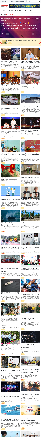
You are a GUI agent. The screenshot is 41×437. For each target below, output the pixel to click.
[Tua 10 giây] (11, 34)
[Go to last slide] (1, 41)
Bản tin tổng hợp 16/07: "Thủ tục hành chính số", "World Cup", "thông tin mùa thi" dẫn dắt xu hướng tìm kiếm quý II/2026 (10, 370)
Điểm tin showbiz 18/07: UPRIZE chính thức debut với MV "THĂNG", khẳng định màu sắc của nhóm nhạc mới (30, 346)
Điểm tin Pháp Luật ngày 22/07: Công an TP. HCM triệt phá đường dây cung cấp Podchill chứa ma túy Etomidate (10, 294)
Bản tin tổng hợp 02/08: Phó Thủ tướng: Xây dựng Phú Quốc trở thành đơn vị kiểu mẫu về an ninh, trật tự (30, 154)
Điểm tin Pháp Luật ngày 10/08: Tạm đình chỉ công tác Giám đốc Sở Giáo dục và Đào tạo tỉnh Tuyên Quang (30, 62)
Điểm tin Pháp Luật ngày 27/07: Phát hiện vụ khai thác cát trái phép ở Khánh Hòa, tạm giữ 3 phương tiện (30, 224)
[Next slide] (40, 41)
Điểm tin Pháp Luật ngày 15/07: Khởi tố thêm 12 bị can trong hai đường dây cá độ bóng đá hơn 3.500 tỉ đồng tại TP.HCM (30, 371)
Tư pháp (8, 10)
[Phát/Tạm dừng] (7, 34)
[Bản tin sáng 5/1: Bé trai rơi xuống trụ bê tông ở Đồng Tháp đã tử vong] (10, 5)
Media (12, 10)
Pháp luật (26, 10)
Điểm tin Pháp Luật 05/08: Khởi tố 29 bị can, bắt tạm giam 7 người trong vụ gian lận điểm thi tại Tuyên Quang (10, 131)
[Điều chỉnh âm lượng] (33, 34)
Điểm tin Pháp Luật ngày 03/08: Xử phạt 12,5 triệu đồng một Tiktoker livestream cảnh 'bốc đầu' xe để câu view (10, 154)
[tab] (18, 44)
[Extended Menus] (33, 10)
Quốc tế (16, 10)
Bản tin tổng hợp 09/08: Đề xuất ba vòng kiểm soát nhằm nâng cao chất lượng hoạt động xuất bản (10, 86)
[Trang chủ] (1, 10)
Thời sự (4, 10)
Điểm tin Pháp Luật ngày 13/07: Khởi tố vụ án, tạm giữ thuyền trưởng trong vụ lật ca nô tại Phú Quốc (30, 396)
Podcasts (21, 10)
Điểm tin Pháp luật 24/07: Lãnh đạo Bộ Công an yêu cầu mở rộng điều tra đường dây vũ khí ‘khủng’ (10, 270)
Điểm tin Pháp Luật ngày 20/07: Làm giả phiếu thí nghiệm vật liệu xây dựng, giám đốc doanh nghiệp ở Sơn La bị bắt (30, 318)
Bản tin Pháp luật (10, 14)
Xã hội (31, 10)
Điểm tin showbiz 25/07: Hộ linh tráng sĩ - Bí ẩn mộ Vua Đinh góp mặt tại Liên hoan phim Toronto (30, 247)
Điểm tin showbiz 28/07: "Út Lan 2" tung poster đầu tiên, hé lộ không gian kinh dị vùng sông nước (9, 224)
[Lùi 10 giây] (3, 34)
